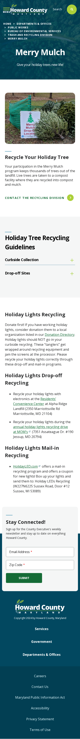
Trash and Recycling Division (30, 35)
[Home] (28, 9)
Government (41, 641)
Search (57, 9)
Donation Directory (59, 334)
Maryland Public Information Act (40, 697)
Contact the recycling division (34, 198)
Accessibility (40, 708)
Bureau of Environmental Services (34, 31)
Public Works (18, 27)
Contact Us (40, 686)
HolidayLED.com (25, 466)
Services (41, 629)
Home (7, 24)
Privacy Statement (40, 719)
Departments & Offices (34, 24)
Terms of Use (40, 729)
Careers (40, 676)
